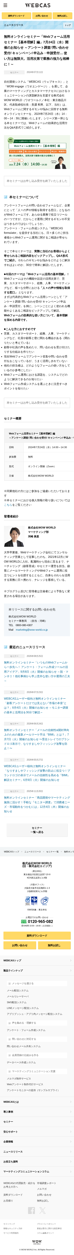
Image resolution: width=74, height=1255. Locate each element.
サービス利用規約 (11, 1233)
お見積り (8, 1200)
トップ (68, 25)
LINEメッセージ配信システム (23, 1008)
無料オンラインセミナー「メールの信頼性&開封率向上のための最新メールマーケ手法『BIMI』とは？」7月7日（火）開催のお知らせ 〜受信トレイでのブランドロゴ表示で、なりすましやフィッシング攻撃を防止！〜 (37, 739)
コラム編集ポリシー (45, 1233)
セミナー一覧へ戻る (37, 830)
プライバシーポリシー (46, 1224)
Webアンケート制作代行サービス (25, 1084)
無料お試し (62, 16)
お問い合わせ (42, 16)
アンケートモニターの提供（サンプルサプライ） (33, 1090)
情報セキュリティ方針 (12, 1228)
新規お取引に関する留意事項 (49, 1228)
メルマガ (42, 1189)
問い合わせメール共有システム (24, 1046)
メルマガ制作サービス (19, 1078)
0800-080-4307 (24, 625)
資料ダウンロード (16, 16)
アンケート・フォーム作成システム (26, 1030)
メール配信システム (18, 990)
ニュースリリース (32, 852)
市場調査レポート (46, 1183)
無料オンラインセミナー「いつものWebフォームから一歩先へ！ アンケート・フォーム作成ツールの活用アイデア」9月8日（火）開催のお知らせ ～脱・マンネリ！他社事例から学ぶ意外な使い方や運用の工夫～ (37, 671)
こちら (8, 504)
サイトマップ (9, 1224)
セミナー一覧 (52, 852)
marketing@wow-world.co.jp (32, 629)
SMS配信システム (17, 1002)
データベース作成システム (21, 1062)
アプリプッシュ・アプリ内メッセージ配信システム (34, 1014)
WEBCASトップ (11, 852)
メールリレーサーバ (18, 996)
